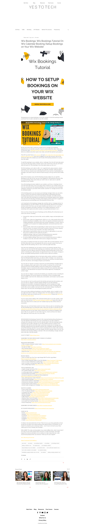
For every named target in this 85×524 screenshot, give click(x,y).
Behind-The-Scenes (47, 29)
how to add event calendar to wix (53, 447)
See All (68, 469)
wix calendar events (41, 447)
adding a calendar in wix (26, 445)
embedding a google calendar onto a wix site (30, 452)
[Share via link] (30, 459)
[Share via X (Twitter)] (24, 459)
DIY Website (36, 29)
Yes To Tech (42, 7)
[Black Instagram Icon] (45, 513)
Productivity (57, 29)
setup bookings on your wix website (28, 447)
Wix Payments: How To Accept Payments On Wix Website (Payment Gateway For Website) (61, 483)
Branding (29, 29)
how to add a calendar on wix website (29, 450)
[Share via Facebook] (21, 459)
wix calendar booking (42, 450)
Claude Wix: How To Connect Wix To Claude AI (42, 483)
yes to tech (24, 443)
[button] (68, 29)
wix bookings (47, 443)
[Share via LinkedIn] (27, 459)
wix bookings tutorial (55, 443)
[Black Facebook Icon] (38, 513)
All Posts (17, 29)
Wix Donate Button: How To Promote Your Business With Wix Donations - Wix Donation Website (24, 483)
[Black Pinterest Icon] (40, 513)
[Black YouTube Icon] (42, 513)
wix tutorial (30, 443)
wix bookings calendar (38, 443)
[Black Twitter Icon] (47, 513)
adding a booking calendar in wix (54, 452)
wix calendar (43, 452)
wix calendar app (36, 445)
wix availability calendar (46, 445)
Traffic (23, 29)
